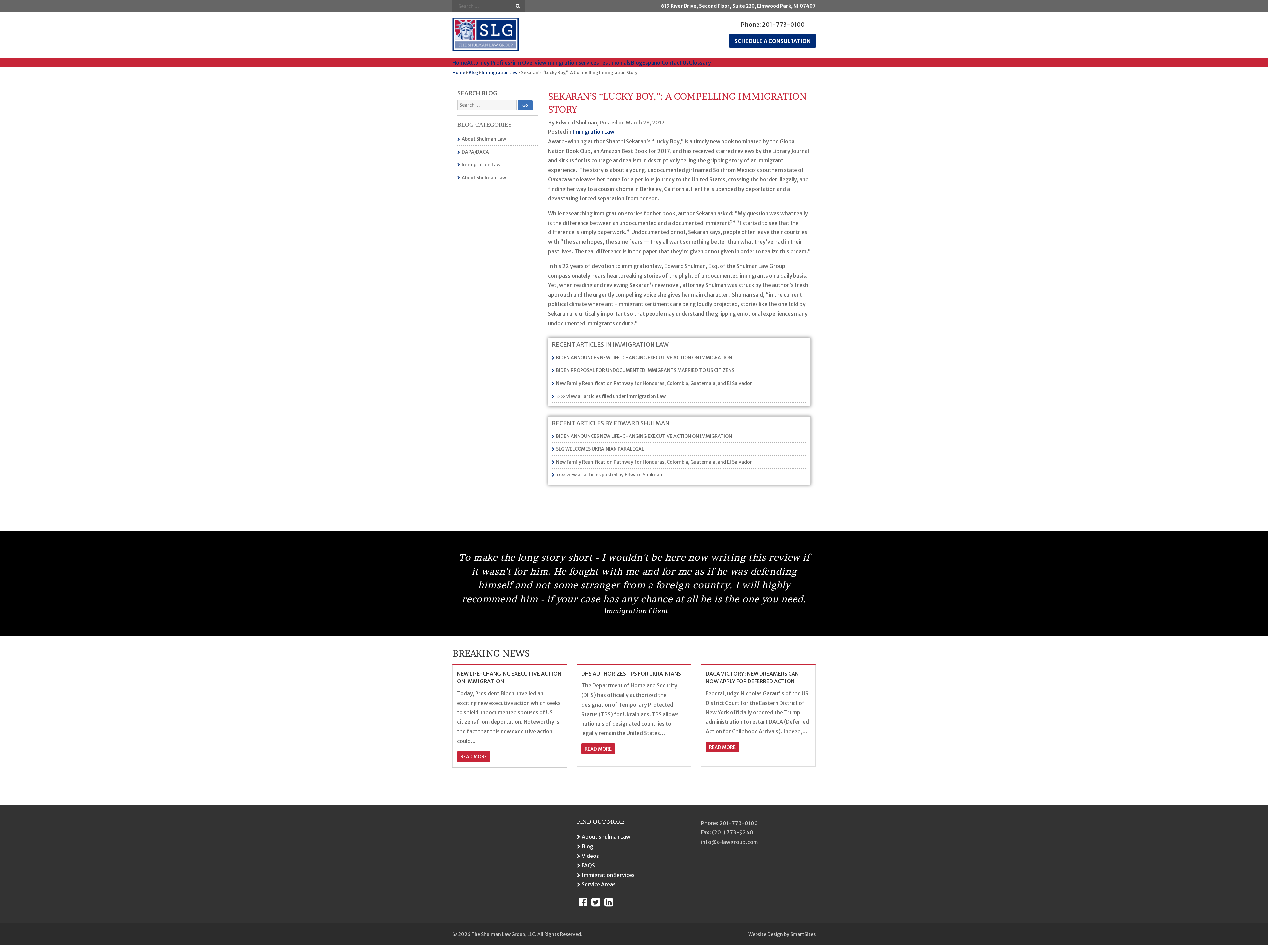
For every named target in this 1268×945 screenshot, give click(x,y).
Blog (636, 62)
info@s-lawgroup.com (729, 842)
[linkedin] (608, 902)
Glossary (700, 62)
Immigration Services (572, 62)
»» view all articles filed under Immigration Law (611, 396)
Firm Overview (528, 62)
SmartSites (803, 934)
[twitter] (595, 902)
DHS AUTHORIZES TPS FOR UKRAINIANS (631, 673)
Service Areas (599, 884)
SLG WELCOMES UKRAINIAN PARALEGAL (600, 449)
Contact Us (675, 62)
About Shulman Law (484, 139)
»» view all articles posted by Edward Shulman (609, 474)
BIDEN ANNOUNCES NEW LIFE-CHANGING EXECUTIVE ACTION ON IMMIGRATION (644, 357)
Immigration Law (481, 164)
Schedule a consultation (772, 41)
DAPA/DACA (475, 152)
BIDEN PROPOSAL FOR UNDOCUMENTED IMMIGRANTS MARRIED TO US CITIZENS (645, 370)
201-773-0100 (783, 24)
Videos (590, 856)
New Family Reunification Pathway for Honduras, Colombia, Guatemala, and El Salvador (654, 383)
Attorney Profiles (488, 62)
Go (518, 6)
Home (459, 62)
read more (473, 757)
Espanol (652, 62)
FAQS (588, 865)
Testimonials (615, 62)
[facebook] (583, 902)
